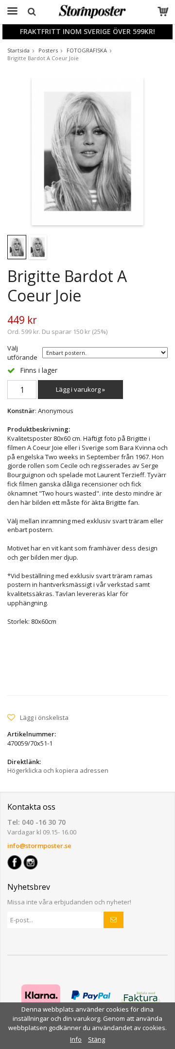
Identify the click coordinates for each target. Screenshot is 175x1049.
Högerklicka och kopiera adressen (57, 770)
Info (76, 1039)
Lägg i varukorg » (80, 389)
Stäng (96, 1039)
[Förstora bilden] (87, 150)
